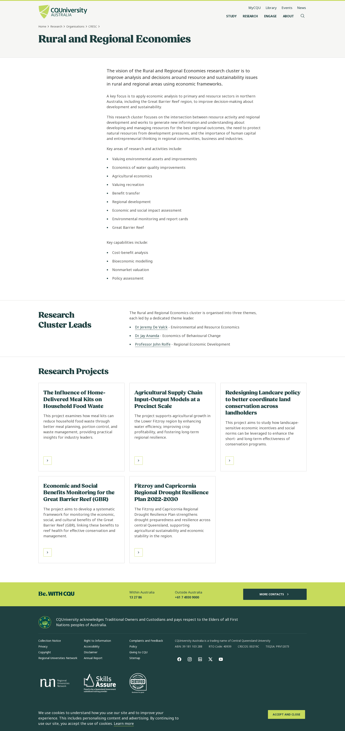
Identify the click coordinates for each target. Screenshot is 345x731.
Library (271, 7)
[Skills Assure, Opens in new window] (100, 683)
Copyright (44, 652)
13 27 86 (135, 597)
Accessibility (91, 646)
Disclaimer (90, 652)
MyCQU (254, 7)
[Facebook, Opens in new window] (179, 659)
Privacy (43, 646)
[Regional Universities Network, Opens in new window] (54, 683)
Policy (133, 646)
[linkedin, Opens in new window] (200, 659)
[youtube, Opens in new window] (220, 659)
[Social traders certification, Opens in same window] (138, 683)
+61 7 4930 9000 (187, 597)
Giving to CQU (138, 652)
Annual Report (93, 658)
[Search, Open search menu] (303, 16)
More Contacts (272, 594)
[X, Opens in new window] (210, 659)
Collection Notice (49, 641)
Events (287, 7)
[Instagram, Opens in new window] (189, 659)
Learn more (124, 723)
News (301, 7)
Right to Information (97, 641)
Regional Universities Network (57, 658)
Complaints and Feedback (146, 641)
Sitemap (134, 658)
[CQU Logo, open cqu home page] (62, 12)
